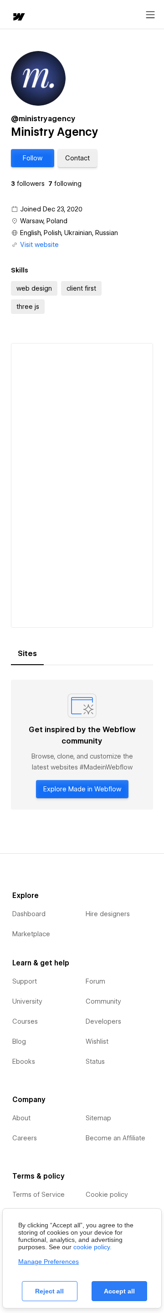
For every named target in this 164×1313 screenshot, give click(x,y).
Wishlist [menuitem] (97, 1041)
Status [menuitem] (95, 1061)
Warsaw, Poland (43, 221)
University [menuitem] (27, 1001)
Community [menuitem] (103, 1001)
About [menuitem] (21, 1118)
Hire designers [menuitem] (108, 914)
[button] (32, 158)
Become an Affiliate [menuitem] (115, 1138)
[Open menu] (150, 15)
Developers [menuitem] (103, 1021)
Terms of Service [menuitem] (38, 1194)
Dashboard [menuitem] (29, 914)
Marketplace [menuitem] (31, 934)
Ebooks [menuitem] (23, 1061)
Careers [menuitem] (24, 1138)
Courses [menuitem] (25, 1021)
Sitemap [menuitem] (98, 1118)
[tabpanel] (82, 744)
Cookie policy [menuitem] (107, 1194)
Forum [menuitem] (95, 981)
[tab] (27, 653)
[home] (18, 18)
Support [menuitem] (24, 981)
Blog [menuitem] (19, 1041)
